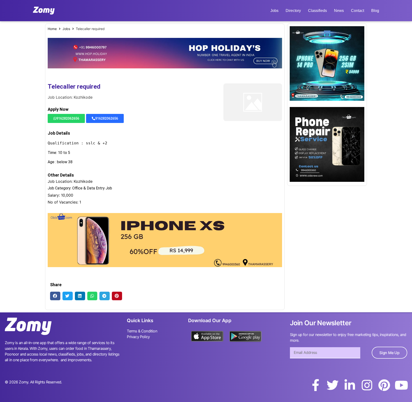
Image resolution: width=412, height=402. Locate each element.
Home (52, 29)
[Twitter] (333, 385)
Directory (293, 11)
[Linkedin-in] (350, 385)
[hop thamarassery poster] (165, 67)
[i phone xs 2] (165, 265)
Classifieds (317, 11)
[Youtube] (401, 385)
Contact (357, 11)
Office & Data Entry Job (92, 188)
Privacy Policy (138, 336)
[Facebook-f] (315, 385)
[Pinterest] (384, 385)
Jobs (274, 11)
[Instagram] (367, 385)
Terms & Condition (142, 331)
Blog (375, 11)
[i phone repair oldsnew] (327, 180)
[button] (55, 296)
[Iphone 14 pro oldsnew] (327, 99)
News (339, 11)
